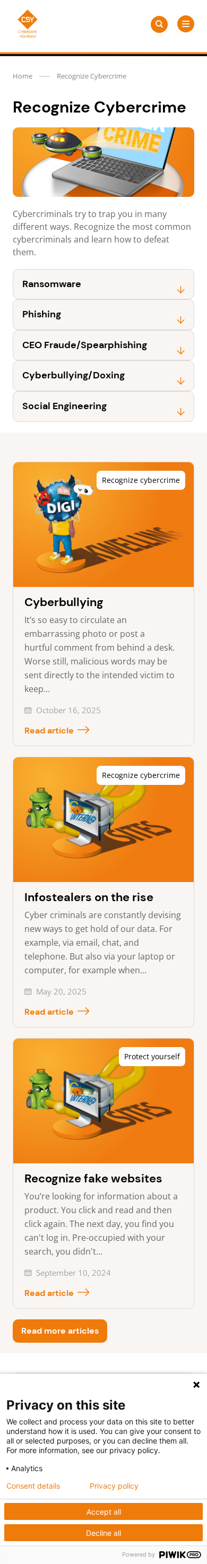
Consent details (33, 1486)
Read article (49, 730)
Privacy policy (114, 1486)
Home (22, 76)
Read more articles (60, 1330)
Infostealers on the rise (88, 897)
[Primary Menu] (185, 23)
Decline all (103, 1532)
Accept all (104, 1511)
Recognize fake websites (93, 1178)
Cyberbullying (64, 602)
